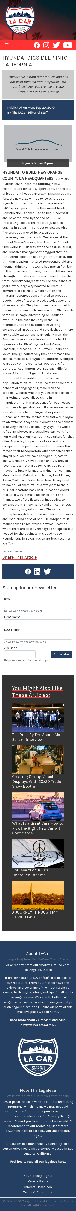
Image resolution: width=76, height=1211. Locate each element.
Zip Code (10, 648)
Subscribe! (62, 654)
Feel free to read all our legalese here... (38, 1161)
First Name (12, 617)
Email (8, 598)
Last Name (12, 629)
